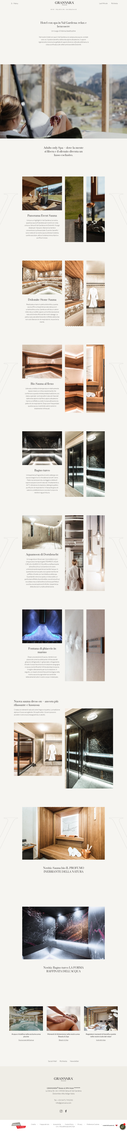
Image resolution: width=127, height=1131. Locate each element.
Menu (15, 3)
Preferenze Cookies (93, 1124)
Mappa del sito (44, 1124)
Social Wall (52, 1061)
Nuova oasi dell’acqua (26, 1040)
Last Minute (103, 3)
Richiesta (114, 3)
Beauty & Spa (63, 1040)
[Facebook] (66, 1111)
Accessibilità (57, 1124)
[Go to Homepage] (64, 3)
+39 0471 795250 (65, 1100)
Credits (33, 1124)
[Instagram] (61, 1111)
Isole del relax (101, 1040)
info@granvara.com (63, 1103)
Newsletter (74, 1061)
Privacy (80, 1124)
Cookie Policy (69, 1124)
